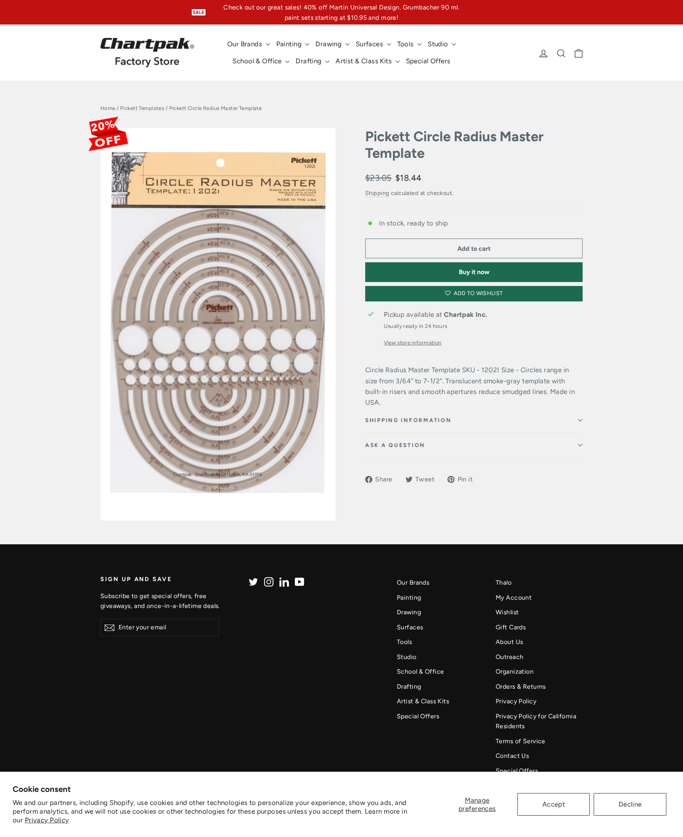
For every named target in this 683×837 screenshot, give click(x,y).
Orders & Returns (521, 686)
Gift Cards (511, 627)
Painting (290, 44)
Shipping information (408, 420)
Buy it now (474, 272)
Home (107, 108)
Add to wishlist (478, 293)
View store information (412, 342)
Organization (515, 671)
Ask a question (395, 445)
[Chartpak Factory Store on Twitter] (253, 581)
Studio (439, 44)
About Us (509, 642)
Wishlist (507, 612)
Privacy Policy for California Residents (536, 721)
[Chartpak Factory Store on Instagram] (269, 581)
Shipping (377, 193)
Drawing (329, 44)
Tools (406, 44)
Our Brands (245, 44)
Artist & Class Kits (365, 61)
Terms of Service (520, 741)
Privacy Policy (47, 820)
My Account (514, 597)
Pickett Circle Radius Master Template (454, 144)
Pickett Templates (142, 108)
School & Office (257, 61)
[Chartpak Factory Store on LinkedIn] (284, 581)
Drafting (309, 61)
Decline (630, 804)
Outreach (509, 657)
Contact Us (512, 755)
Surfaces (370, 44)
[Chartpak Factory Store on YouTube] (299, 581)
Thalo (503, 582)
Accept (553, 804)
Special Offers (428, 61)
